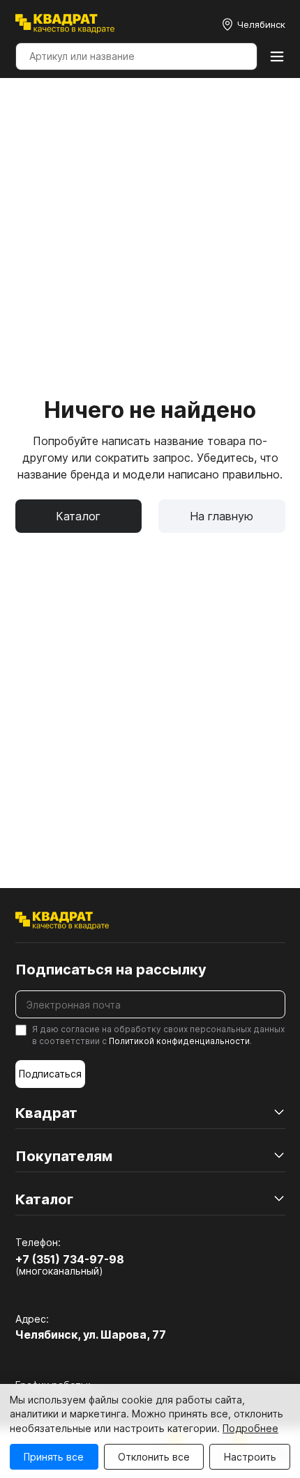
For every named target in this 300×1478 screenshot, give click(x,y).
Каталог (78, 516)
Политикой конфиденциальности (179, 1041)
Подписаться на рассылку (111, 969)
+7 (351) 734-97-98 (69, 1259)
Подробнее (250, 1428)
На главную (221, 516)
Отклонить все (154, 1457)
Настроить (250, 1457)
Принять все (54, 1457)
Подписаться (50, 1074)
